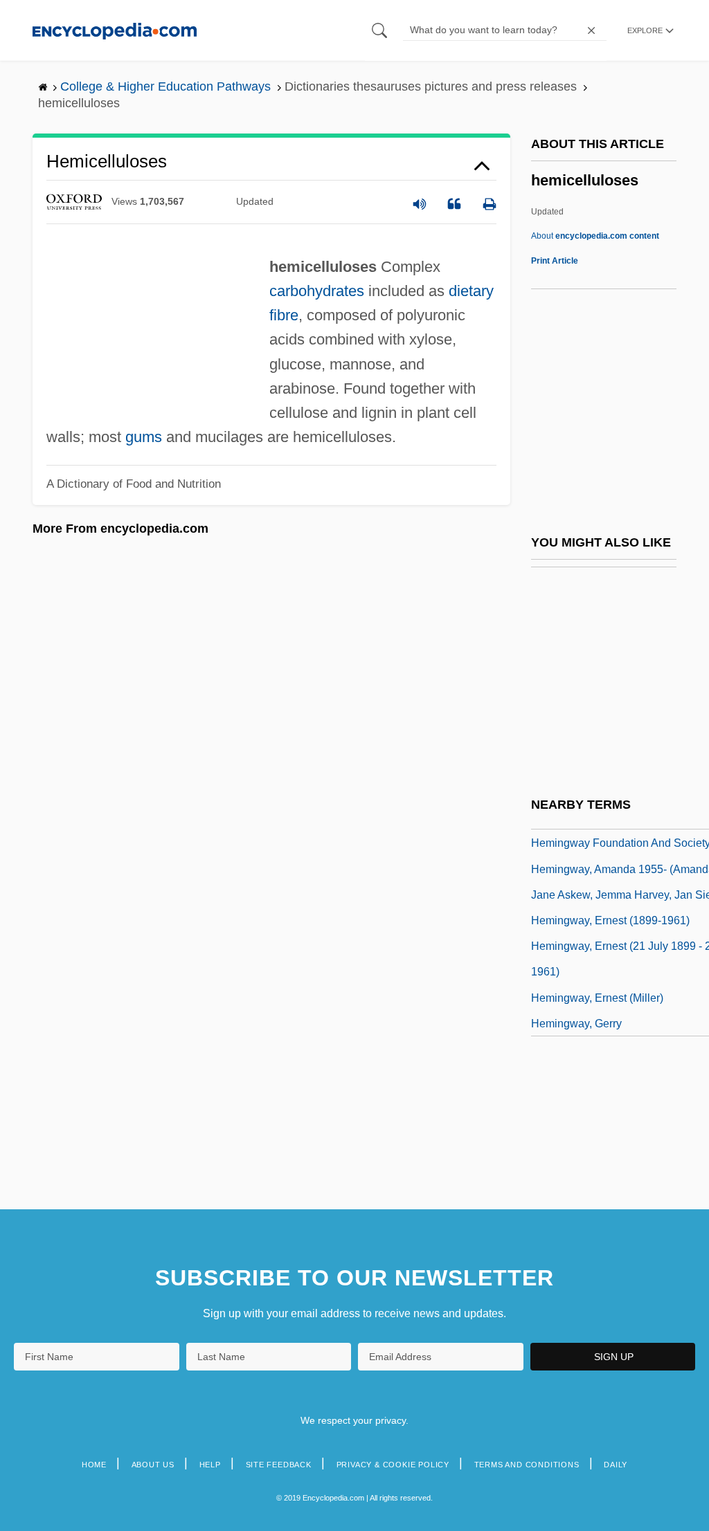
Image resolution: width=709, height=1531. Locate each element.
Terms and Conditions (527, 1464)
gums (143, 437)
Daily (615, 1464)
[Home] (115, 30)
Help (210, 1464)
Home (94, 1464)
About (595, 236)
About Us (153, 1464)
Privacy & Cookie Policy (392, 1464)
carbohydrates (316, 291)
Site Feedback (279, 1464)
